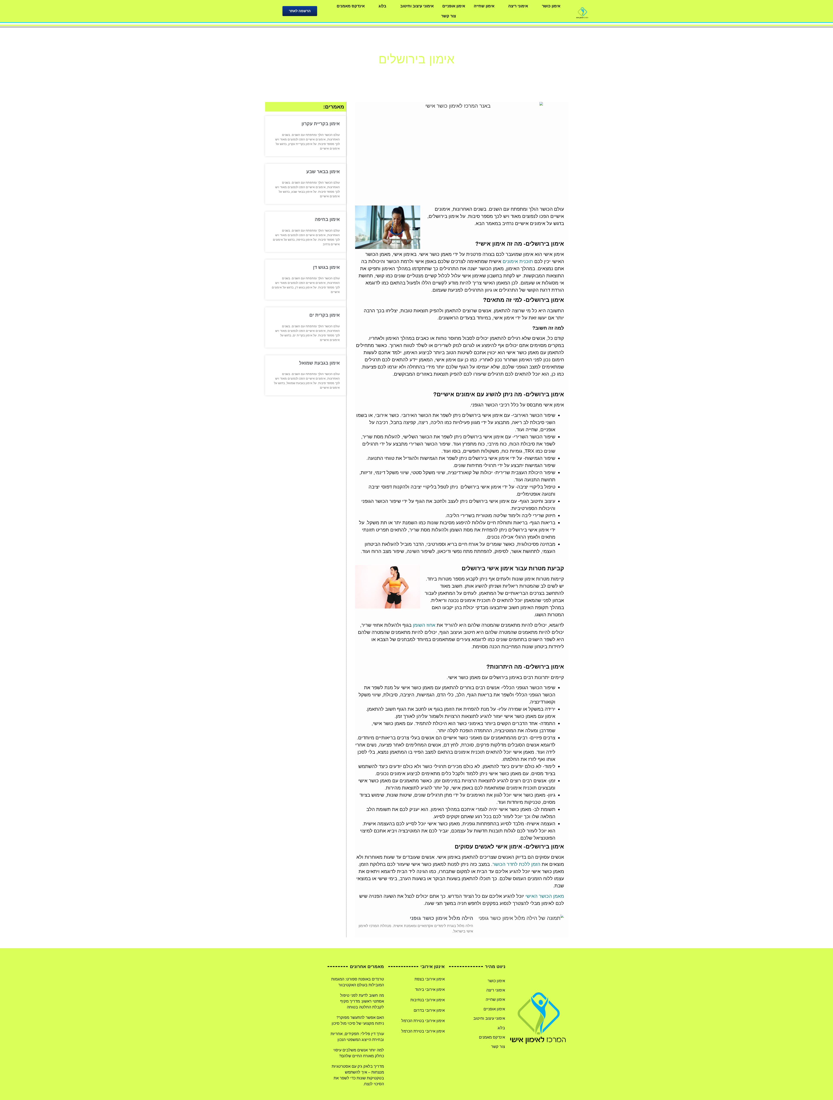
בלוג (382, 6)
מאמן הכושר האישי (544, 896)
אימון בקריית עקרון (321, 123)
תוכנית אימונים (518, 261)
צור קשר (448, 16)
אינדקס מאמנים (351, 6)
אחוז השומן (424, 625)
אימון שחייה (484, 6)
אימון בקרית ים (324, 314)
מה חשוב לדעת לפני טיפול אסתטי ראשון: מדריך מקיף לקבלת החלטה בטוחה (362, 1001)
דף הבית (429, 72)
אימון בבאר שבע (323, 171)
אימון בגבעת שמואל (319, 362)
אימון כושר (551, 6)
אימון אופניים (453, 6)
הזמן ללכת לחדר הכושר (516, 864)
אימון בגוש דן (326, 267)
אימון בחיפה (327, 219)
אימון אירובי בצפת (430, 979)
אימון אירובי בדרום (429, 1010)
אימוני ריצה (518, 6)
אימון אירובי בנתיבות (427, 1000)
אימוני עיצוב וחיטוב (417, 6)
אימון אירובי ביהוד (430, 989)
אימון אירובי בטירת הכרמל (423, 1021)
